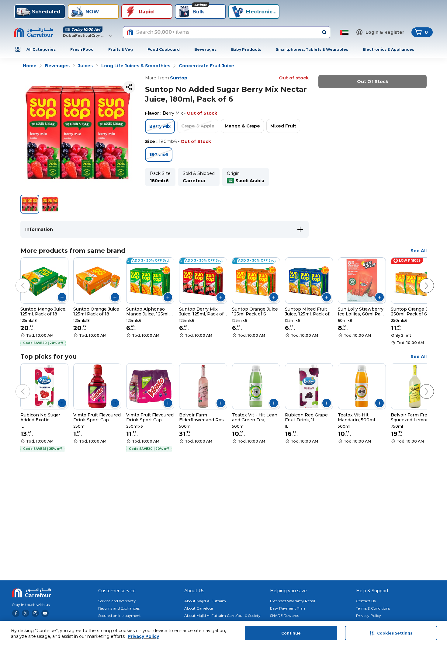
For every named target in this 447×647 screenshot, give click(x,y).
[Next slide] (420, 279)
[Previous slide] (17, 279)
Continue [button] (291, 633)
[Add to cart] (62, 297)
